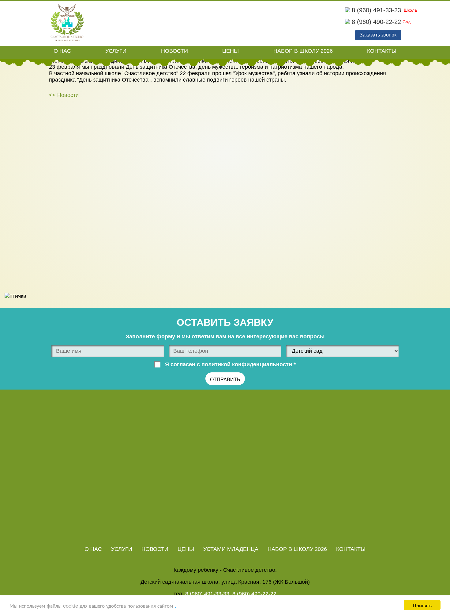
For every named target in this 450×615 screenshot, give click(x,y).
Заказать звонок (378, 34)
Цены (230, 51)
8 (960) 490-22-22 (375, 21)
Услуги (115, 51)
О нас (62, 51)
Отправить (225, 379)
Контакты (381, 51)
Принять (422, 605)
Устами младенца (230, 549)
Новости (174, 51)
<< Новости (64, 95)
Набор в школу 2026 (303, 51)
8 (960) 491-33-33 (375, 10)
